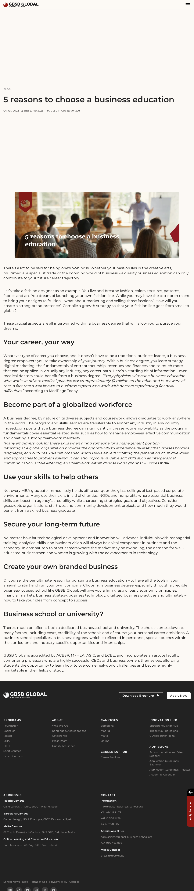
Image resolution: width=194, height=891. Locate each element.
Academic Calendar (162, 774)
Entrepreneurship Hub (163, 725)
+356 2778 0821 (110, 823)
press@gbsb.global (113, 855)
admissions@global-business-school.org (126, 836)
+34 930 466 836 (111, 842)
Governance (59, 735)
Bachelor (9, 730)
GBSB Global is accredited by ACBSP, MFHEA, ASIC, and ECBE (59, 655)
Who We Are (60, 725)
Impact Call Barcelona (163, 730)
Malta (104, 735)
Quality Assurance (63, 745)
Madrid (105, 730)
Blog (7, 89)
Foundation (10, 725)
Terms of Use (38, 881)
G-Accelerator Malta (162, 735)
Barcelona (107, 725)
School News (11, 881)
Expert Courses (13, 755)
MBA (6, 740)
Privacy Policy (58, 881)
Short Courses (12, 750)
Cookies (74, 881)
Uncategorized (70, 110)
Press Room (59, 740)
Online (105, 740)
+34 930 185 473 (111, 812)
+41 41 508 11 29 (110, 818)
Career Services (110, 757)
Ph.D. (6, 745)
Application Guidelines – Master (169, 769)
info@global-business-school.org (122, 806)
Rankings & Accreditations (69, 730)
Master (7, 735)
